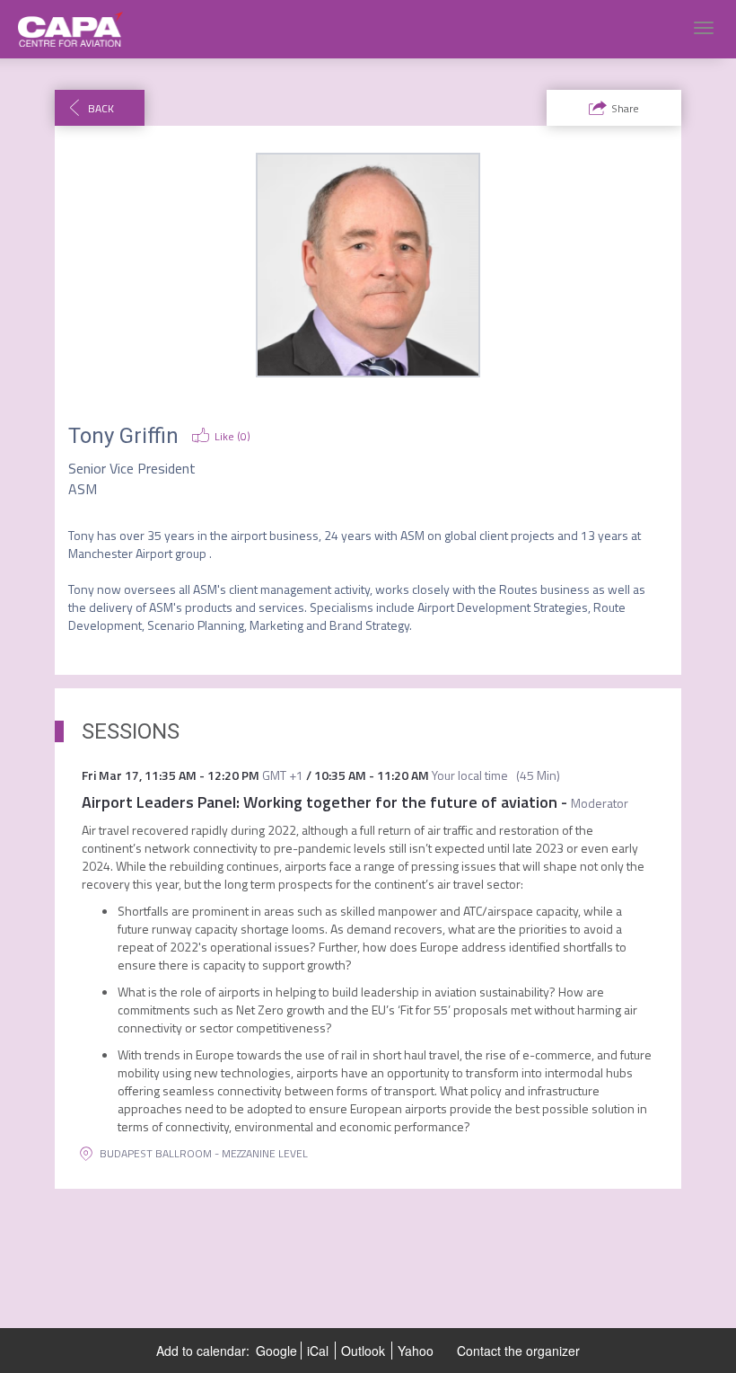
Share (625, 108)
